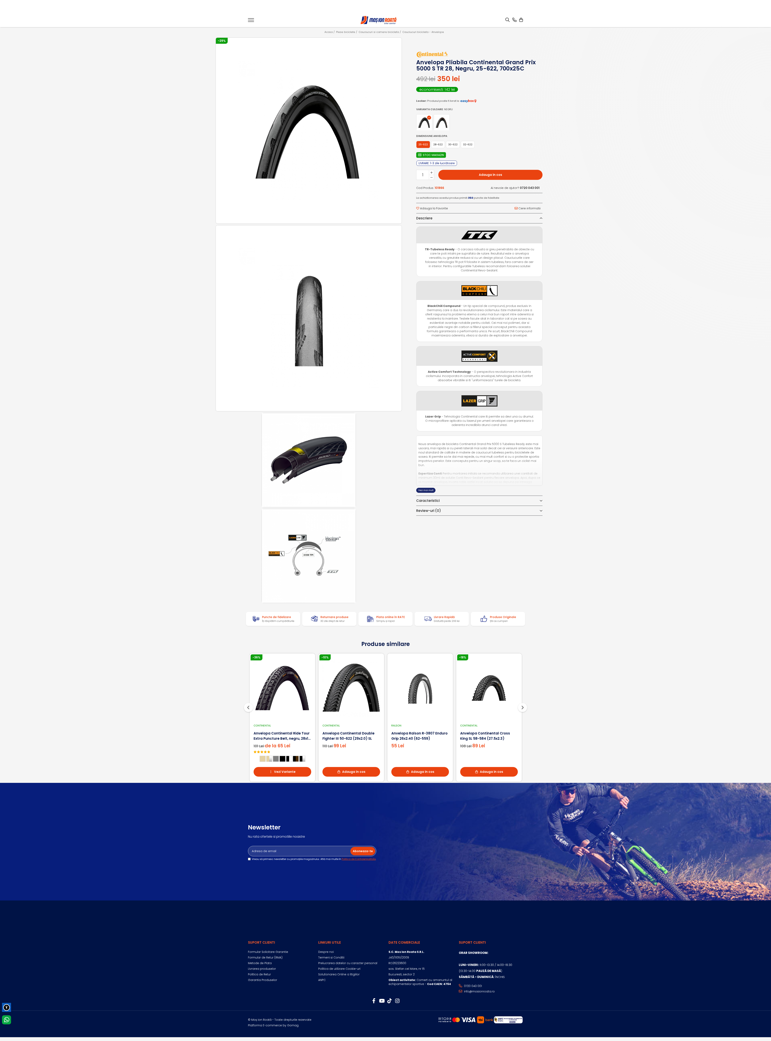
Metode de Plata (260, 963)
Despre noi (326, 952)
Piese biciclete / (347, 32)
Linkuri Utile (329, 942)
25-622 (423, 144)
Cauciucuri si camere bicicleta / (380, 32)
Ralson (396, 725)
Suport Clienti (261, 942)
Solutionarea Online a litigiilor (339, 974)
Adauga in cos (490, 175)
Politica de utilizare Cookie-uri (339, 969)
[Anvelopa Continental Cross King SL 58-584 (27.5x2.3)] (489, 687)
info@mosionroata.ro (479, 991)
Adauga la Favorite (433, 208)
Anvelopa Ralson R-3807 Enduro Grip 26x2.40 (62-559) (419, 736)
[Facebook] (373, 1001)
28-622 (438, 144)
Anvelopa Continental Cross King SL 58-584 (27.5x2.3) (485, 736)
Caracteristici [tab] (428, 500)
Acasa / (330, 32)
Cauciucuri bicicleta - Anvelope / (424, 32)
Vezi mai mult (425, 490)
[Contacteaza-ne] (514, 20)
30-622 (453, 144)
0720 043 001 (472, 986)
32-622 (467, 144)
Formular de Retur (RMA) (265, 957)
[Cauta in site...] (507, 20)
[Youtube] (381, 1001)
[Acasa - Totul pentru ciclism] (379, 20)
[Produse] (251, 21)
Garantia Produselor (262, 980)
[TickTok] (389, 1001)
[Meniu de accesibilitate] (6, 1007)
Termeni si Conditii (331, 957)
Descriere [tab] (424, 218)
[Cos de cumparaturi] (521, 20)
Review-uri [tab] (428, 510)
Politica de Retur (259, 974)
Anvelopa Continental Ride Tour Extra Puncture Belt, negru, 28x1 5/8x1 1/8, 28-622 (282, 736)
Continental (262, 725)
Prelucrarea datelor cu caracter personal (347, 963)
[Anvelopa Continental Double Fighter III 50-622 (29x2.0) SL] (351, 687)
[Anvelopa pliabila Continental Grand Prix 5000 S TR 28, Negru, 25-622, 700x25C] (309, 130)
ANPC (322, 980)
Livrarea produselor (262, 969)
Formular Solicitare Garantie (268, 952)
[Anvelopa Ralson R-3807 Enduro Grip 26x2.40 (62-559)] (420, 687)
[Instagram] (397, 1001)
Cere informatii (529, 208)
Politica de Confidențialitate (359, 859)
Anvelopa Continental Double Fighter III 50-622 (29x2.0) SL (348, 736)
